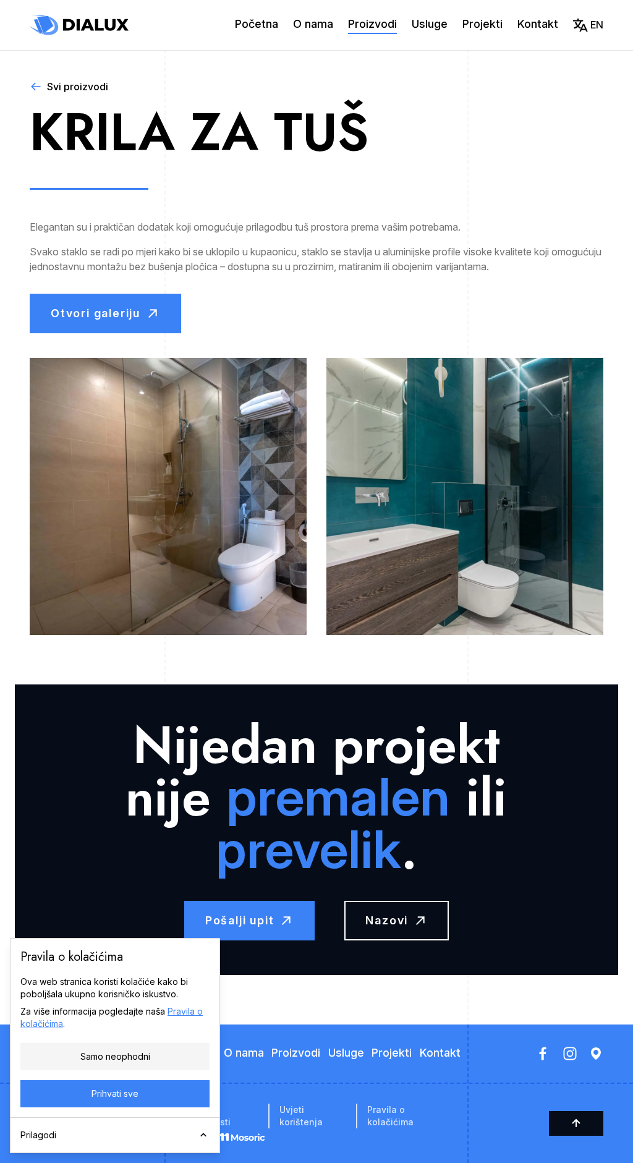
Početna (256, 23)
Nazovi (386, 920)
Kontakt (537, 23)
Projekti (482, 23)
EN (596, 25)
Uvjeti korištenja (301, 1115)
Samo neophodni (115, 1056)
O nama (313, 23)
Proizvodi (372, 23)
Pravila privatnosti (207, 1115)
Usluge (430, 23)
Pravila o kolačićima (390, 1115)
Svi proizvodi (77, 86)
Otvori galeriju (95, 313)
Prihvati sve (114, 1093)
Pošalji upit (239, 920)
